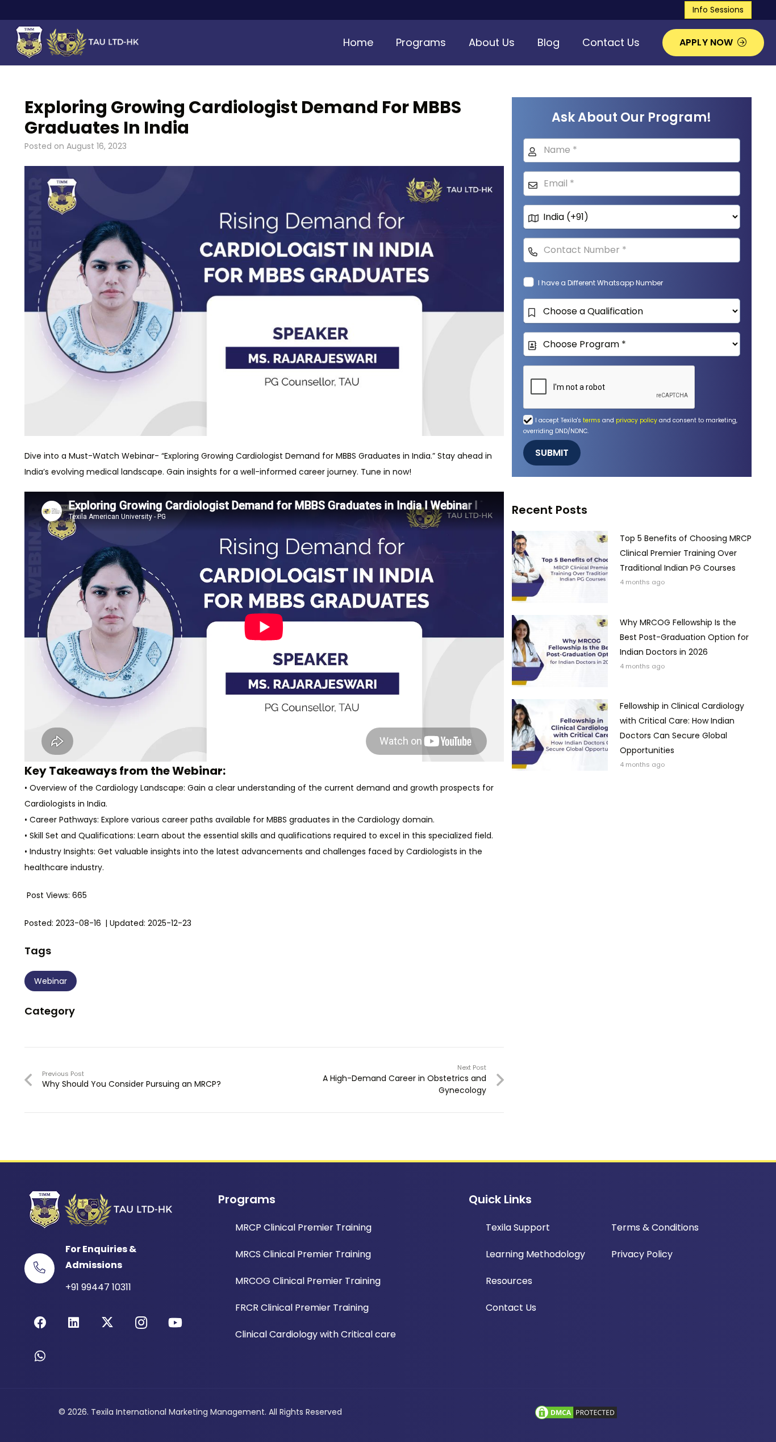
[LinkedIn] (73, 1323)
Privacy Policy (642, 1254)
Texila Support (518, 1227)
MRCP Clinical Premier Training (303, 1227)
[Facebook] (40, 1323)
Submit (552, 452)
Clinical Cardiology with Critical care (315, 1334)
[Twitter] (107, 1323)
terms (592, 420)
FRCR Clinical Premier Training (302, 1307)
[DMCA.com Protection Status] (576, 1418)
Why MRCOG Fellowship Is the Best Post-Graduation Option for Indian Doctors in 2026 (684, 637)
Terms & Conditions (655, 1227)
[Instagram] (141, 1323)
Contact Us (511, 1307)
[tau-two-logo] (75, 43)
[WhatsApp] (40, 1356)
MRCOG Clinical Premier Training (308, 1280)
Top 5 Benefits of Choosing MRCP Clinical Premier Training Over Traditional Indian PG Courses (686, 553)
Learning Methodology (535, 1254)
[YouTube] (175, 1323)
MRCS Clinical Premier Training (303, 1254)
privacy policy (636, 420)
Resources (509, 1280)
